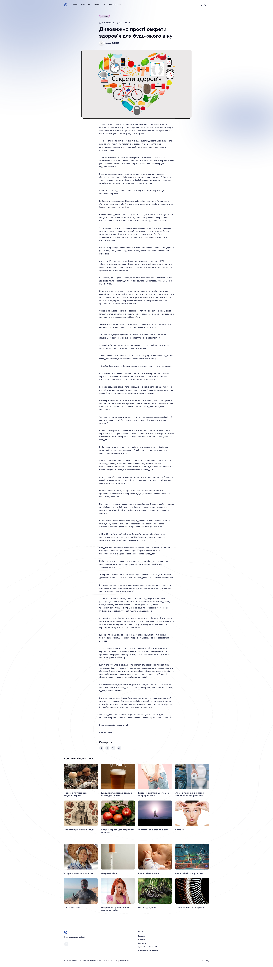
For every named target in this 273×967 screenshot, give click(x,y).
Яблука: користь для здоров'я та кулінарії (117, 831)
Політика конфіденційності (149, 950)
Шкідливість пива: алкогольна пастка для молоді (116, 794)
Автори (97, 5)
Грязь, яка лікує (72, 907)
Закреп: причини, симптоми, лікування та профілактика (189, 794)
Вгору (207, 961)
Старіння (179, 829)
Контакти (142, 943)
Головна (141, 936)
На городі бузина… (148, 907)
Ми (104, 5)
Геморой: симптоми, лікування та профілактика (153, 794)
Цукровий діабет (109, 873)
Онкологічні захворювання (189, 873)
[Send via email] (113, 748)
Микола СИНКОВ (112, 43)
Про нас (141, 939)
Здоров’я (104, 16)
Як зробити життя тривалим (78, 873)
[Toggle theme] (205, 5)
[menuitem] (78, 5)
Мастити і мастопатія (148, 873)
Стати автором (114, 5)
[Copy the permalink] (119, 748)
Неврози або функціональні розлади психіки (115, 909)
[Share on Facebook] (107, 748)
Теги (89, 5)
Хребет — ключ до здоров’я (189, 907)
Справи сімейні (78, 5)
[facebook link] (66, 944)
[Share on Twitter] (101, 748)
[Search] (201, 5)
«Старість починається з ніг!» (153, 829)
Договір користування (148, 947)
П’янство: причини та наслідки (79, 829)
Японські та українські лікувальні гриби (75, 794)
